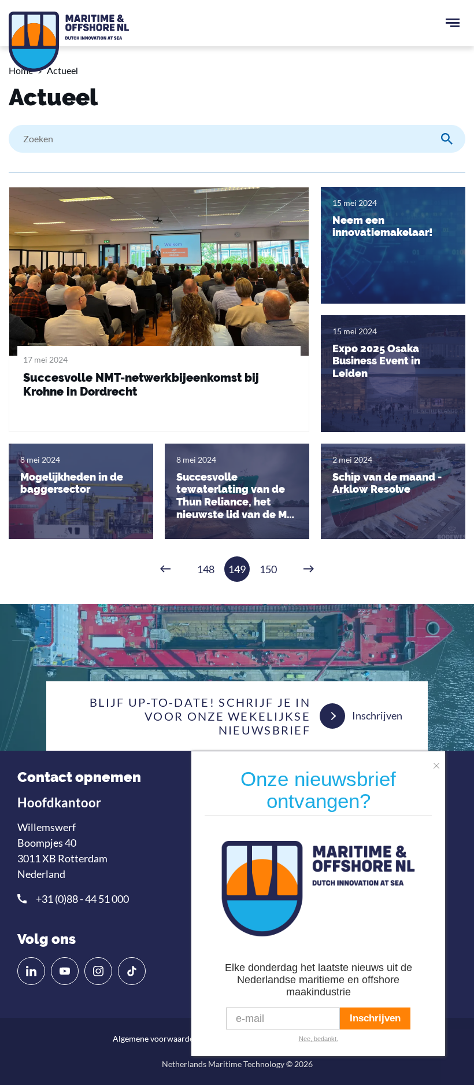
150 (268, 569)
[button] (439, 762)
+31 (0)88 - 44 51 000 (82, 898)
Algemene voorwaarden (155, 1038)
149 (237, 569)
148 (205, 569)
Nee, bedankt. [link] (318, 1038)
